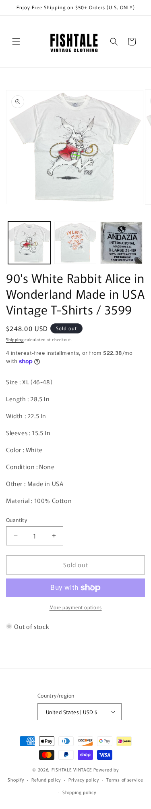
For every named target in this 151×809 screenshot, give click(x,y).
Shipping (15, 339)
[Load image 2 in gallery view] (75, 243)
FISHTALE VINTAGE (72, 769)
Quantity (16, 520)
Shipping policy (79, 792)
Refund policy (46, 779)
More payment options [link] (76, 607)
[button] (16, 41)
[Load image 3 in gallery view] (121, 243)
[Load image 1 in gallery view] (29, 243)
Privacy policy (83, 779)
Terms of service (124, 779)
